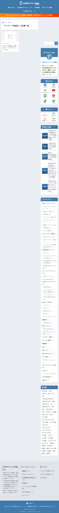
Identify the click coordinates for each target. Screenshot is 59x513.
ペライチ (47, 305)
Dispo (49, 393)
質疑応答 (48, 453)
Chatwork (44, 393)
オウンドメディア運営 (49, 233)
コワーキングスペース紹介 (48, 366)
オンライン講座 (48, 7)
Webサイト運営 (48, 211)
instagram (53, 86)
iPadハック (46, 350)
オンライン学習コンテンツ (48, 471)
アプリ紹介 (46, 357)
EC (52, 393)
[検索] (56, 43)
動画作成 (44, 445)
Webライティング (49, 237)
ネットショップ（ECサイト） (49, 207)
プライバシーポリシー (28, 474)
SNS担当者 (47, 287)
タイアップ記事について (47, 474)
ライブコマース (45, 443)
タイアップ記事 (47, 340)
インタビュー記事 (48, 337)
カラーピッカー (45, 424)
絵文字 (54, 450)
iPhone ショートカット (49, 361)
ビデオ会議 (50, 437)
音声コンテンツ (48, 276)
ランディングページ (50, 316)
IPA (51, 404)
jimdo (46, 313)
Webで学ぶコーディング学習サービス (49, 333)
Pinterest (54, 97)
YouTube (53, 92)
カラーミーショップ (46, 427)
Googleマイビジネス (46, 401)
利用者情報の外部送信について (29, 478)
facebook (45, 86)
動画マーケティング (50, 225)
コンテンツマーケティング (48, 272)
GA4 (43, 396)
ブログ (45, 370)
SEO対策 (47, 227)
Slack (43, 409)
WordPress (47, 311)
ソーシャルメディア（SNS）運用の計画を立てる (49, 297)
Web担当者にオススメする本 (49, 267)
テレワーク (50, 435)
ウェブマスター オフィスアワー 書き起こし (49, 257)
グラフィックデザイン (46, 430)
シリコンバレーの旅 (50, 373)
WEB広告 (47, 214)
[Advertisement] (50, 29)
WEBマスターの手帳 (49, 62)
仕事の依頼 (54, 120)
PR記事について (45, 120)
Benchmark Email (49, 329)
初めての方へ (11, 7)
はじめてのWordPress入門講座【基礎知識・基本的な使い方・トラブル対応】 (30, 15)
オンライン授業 (45, 422)
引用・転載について (28, 492)
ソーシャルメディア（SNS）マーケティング (48, 282)
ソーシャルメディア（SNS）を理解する (48, 291)
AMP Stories (44, 391)
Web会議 (54, 411)
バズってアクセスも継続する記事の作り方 (49, 245)
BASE (50, 391)
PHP (53, 406)
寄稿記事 (45, 343)
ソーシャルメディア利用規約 (29, 487)
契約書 (43, 448)
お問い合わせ (28, 11)
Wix (45, 308)
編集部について (27, 471)
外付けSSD (49, 445)
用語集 (38, 7)
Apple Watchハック (48, 353)
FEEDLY (53, 103)
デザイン (47, 253)
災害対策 (44, 450)
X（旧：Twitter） (45, 92)
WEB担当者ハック (48, 250)
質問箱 (43, 453)
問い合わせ (54, 115)
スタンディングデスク (46, 432)
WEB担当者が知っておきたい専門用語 (49, 262)
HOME (30, 503)
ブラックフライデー (52, 440)
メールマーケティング (49, 221)
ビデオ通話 (44, 440)
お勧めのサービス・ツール (25, 7)
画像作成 (45, 319)
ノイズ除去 (44, 437)
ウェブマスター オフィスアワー (48, 419)
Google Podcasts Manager (47, 398)
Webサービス (46, 326)
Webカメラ (48, 411)
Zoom (51, 414)
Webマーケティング (48, 203)
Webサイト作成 (47, 302)
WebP (43, 411)
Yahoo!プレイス (45, 414)
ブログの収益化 (47, 377)
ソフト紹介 (44, 435)
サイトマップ (26, 495)
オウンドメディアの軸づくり (49, 240)
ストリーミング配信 (50, 217)
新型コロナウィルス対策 (51, 448)
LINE (45, 97)
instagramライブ (45, 404)
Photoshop (47, 322)
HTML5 (53, 401)
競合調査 (49, 450)
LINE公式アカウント (46, 406)
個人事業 (51, 443)
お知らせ (45, 380)
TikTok (45, 103)
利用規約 (25, 483)
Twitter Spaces (49, 409)
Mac (44, 347)
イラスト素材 (44, 417)
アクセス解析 (48, 230)
